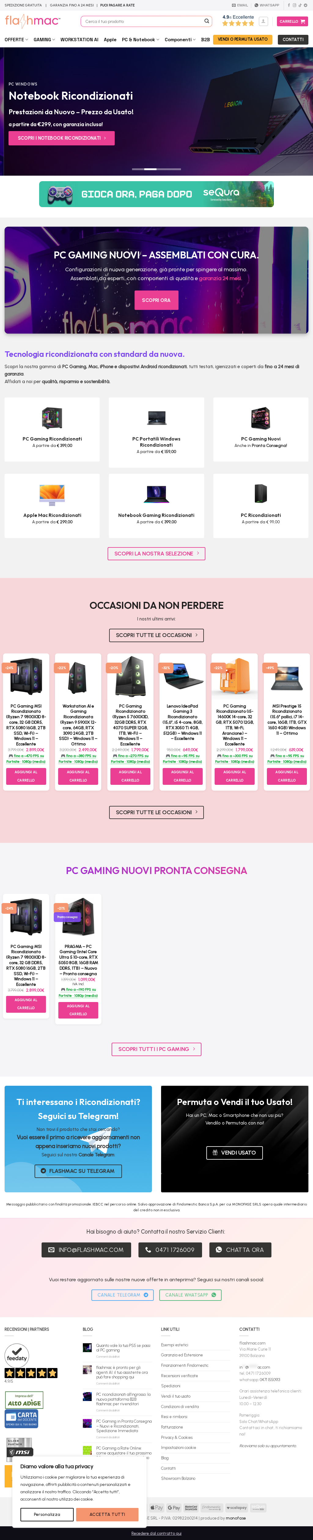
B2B (205, 39)
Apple (110, 39)
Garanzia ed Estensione (182, 1355)
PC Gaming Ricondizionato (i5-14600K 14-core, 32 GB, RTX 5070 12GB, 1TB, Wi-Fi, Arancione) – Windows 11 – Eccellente (235, 725)
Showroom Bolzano (178, 1478)
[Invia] (207, 21)
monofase (236, 1518)
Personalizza (47, 1514)
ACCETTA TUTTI (107, 1514)
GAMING (42, 39)
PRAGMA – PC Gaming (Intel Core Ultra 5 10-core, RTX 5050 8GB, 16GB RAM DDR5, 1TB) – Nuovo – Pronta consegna (78, 960)
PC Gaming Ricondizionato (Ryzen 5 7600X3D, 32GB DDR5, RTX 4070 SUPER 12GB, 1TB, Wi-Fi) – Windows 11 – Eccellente (130, 725)
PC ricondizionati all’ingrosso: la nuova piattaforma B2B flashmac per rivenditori (123, 1399)
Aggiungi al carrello (26, 776)
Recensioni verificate (179, 1376)
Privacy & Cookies (177, 1437)
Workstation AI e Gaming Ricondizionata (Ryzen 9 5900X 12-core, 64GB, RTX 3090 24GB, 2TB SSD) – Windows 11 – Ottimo (78, 725)
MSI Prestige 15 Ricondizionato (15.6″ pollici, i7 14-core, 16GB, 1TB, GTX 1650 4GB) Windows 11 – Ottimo (287, 720)
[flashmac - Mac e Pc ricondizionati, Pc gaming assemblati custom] (38, 21)
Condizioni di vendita (180, 1406)
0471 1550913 (270, 1379)
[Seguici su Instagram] (294, 5)
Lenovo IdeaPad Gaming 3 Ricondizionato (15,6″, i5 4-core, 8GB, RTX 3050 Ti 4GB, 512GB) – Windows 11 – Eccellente (183, 722)
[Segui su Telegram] (305, 5)
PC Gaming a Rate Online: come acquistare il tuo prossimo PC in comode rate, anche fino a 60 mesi (124, 1455)
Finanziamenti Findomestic (184, 1365)
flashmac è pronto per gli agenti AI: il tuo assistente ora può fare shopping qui (122, 1372)
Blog (165, 1458)
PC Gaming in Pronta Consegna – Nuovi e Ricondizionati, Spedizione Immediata (124, 1426)
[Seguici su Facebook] (289, 5)
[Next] (298, 111)
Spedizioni (170, 1386)
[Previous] (14, 111)
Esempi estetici (174, 1345)
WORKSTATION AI (79, 39)
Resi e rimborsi (174, 1416)
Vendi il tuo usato (175, 1396)
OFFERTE (14, 39)
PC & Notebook (138, 39)
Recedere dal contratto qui (156, 1533)
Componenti (178, 39)
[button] (263, 21)
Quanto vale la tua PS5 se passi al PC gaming (123, 1348)
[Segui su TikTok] (300, 5)
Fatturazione (172, 1427)
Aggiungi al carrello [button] (78, 776)
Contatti (168, 1468)
